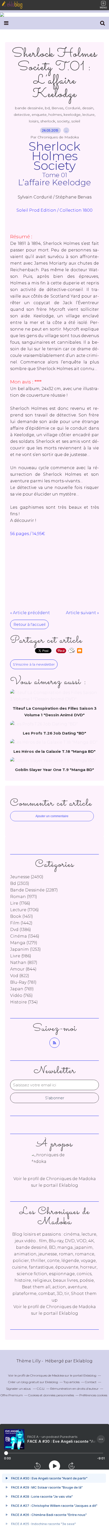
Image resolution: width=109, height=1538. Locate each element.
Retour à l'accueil (29, 624)
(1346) (24, 936)
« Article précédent (30, 612)
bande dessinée (29, 108)
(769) (22, 988)
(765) (21, 995)
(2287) (34, 890)
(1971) (23, 896)
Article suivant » (82, 612)
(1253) (25, 949)
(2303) (19, 883)
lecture (88, 114)
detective (22, 114)
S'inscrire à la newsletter (34, 664)
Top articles (71, 1382)
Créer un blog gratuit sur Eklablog (33, 1382)
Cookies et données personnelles (51, 1395)
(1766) (20, 903)
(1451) (21, 916)
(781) (23, 982)
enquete (39, 114)
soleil (75, 121)
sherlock (47, 121)
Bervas (57, 108)
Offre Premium (12, 1395)
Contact (91, 1382)
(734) (24, 1002)
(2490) (26, 876)
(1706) (24, 909)
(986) (20, 956)
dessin (87, 108)
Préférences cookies (93, 1395)
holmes (55, 114)
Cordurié (72, 108)
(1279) (23, 942)
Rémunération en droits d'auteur (74, 1388)
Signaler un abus (18, 1388)
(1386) (20, 929)
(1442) (21, 923)
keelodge (72, 114)
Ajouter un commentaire (51, 816)
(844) (23, 969)
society (63, 121)
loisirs (34, 121)
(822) (19, 975)
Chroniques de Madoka (71, 1306)
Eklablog (83, 1361)
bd (47, 108)
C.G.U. (41, 1388)
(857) (23, 962)
